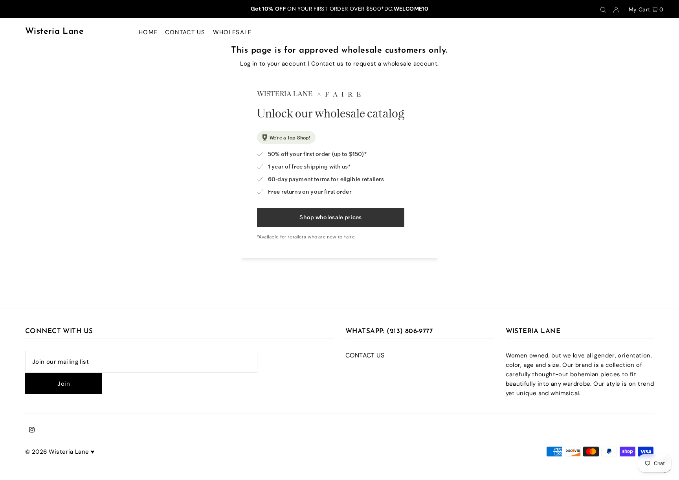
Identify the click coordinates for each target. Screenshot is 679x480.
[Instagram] (32, 430)
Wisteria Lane (54, 31)
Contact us (327, 64)
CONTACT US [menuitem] (185, 32)
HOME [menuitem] (148, 32)
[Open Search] (603, 9)
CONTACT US (365, 355)
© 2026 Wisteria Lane (58, 452)
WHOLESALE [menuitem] (232, 32)
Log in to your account (273, 64)
